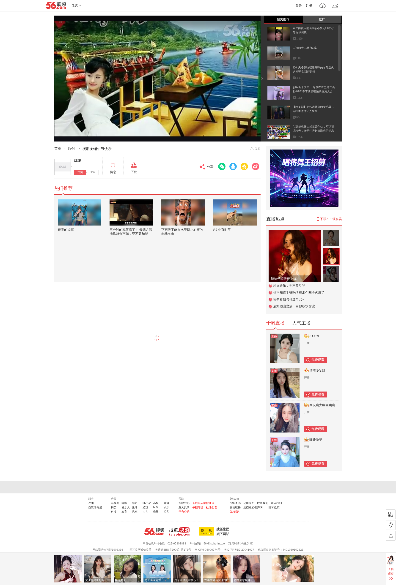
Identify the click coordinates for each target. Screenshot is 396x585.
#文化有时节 (222, 229)
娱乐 (166, 507)
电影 (124, 503)
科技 (113, 511)
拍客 (166, 511)
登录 (298, 6)
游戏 (145, 507)
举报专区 (197, 507)
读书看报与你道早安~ (288, 299)
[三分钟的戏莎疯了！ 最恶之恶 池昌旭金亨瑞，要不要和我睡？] (131, 212)
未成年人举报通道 (203, 503)
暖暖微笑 (315, 439)
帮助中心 (184, 503)
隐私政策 (274, 507)
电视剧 (115, 503)
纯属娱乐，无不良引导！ (290, 285)
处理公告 (211, 507)
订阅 (80, 172)
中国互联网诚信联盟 (139, 549)
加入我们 (276, 503)
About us (235, 503)
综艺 (135, 503)
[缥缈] (62, 167)
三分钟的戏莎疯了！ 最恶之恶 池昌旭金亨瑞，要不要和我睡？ (131, 234)
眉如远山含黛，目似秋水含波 (294, 306)
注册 (309, 6)
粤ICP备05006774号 (207, 549)
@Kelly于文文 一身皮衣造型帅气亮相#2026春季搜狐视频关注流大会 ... (314, 91)
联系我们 (262, 503)
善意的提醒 (66, 229)
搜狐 (215, 531)
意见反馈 (184, 507)
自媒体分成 (95, 507)
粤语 (166, 503)
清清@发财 (317, 370)
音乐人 (125, 507)
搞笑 (113, 507)
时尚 (156, 507)
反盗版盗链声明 (253, 507)
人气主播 (301, 322)
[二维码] (391, 514)
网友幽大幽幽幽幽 (322, 405)
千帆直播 (275, 322)
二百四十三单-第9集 (305, 47)
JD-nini (314, 336)
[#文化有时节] (235, 212)
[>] (322, 6)
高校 (156, 503)
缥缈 (77, 160)
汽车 (135, 511)
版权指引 (235, 511)
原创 (72, 148)
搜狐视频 (181, 531)
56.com (56, 6)
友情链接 (235, 507)
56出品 (147, 503)
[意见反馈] (391, 536)
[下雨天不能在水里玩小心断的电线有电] (183, 212)
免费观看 (317, 360)
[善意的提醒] (79, 212)
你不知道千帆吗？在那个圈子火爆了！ (300, 292)
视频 (91, 503)
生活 (135, 507)
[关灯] (391, 525)
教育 (124, 511)
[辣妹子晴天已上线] (295, 232)
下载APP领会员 (331, 219)
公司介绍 (248, 503)
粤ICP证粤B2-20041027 (239, 549)
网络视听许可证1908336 (108, 549)
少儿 (145, 511)
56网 (154, 531)
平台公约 (184, 511)
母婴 (156, 511)
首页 (57, 148)
